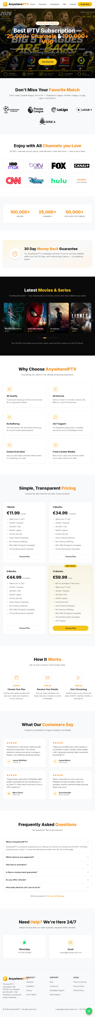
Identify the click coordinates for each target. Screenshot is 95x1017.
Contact (73, 4)
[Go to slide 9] (54, 337)
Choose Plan (24, 557)
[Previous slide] (3, 320)
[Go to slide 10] (56, 337)
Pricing (29, 990)
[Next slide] (91, 320)
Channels (42, 4)
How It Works (31, 995)
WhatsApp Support (57, 990)
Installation (54, 4)
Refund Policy (78, 990)
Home (32, 4)
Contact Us (54, 986)
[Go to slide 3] (41, 337)
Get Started (47, 62)
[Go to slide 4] (44, 337)
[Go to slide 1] (38, 337)
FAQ (64, 4)
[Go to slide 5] (47, 337)
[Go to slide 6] (49, 337)
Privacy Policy (78, 986)
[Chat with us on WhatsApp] (89, 1011)
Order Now (85, 4)
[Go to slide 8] (53, 337)
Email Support (55, 995)
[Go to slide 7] (51, 337)
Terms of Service (80, 982)
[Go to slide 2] (40, 337)
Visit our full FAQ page (55, 896)
